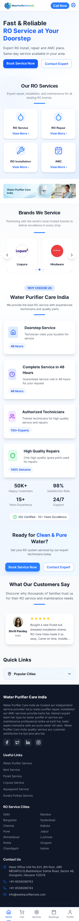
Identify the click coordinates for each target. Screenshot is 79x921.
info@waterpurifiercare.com (27, 894)
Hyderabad (47, 820)
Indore (44, 848)
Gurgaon (46, 842)
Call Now (60, 6)
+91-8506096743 (21, 881)
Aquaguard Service (16, 789)
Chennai (8, 825)
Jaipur (44, 831)
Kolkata (45, 825)
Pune (6, 831)
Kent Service (11, 769)
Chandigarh (11, 848)
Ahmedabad (11, 837)
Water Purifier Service (17, 763)
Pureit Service (12, 776)
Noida (7, 842)
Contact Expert (56, 64)
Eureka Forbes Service (18, 795)
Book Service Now (20, 63)
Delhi (6, 814)
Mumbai (45, 814)
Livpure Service (13, 782)
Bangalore (10, 820)
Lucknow (46, 837)
